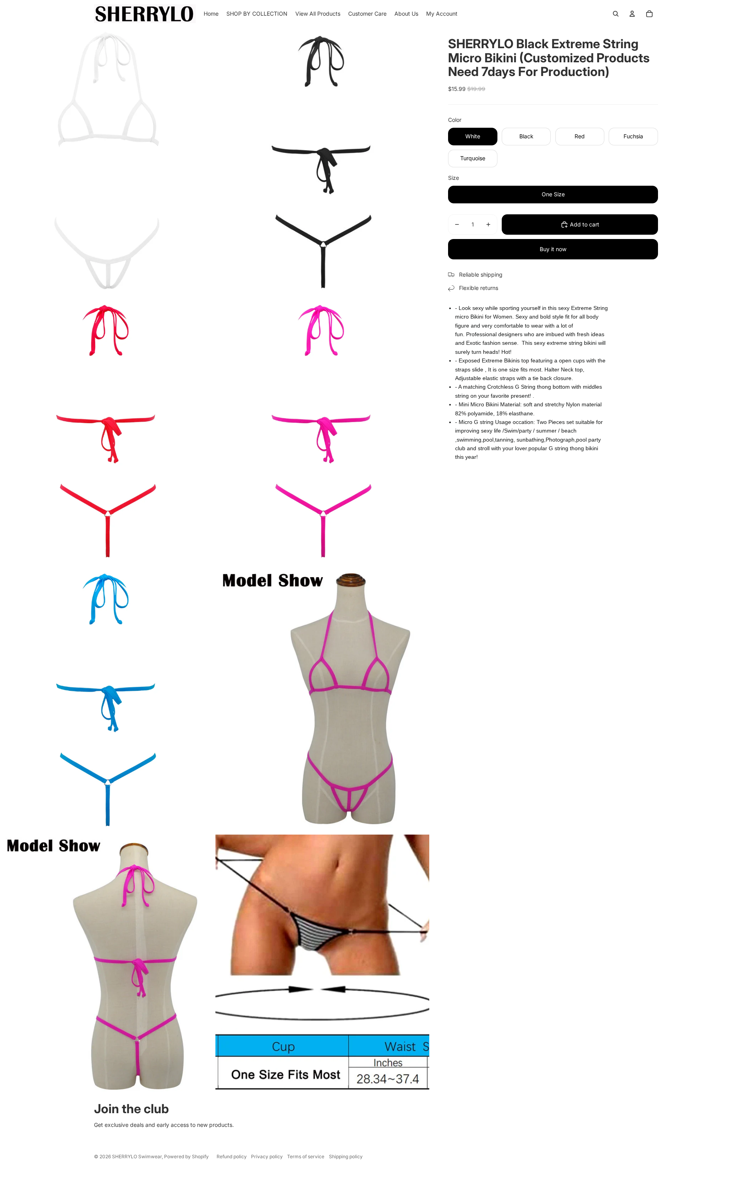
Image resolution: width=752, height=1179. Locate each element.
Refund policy (232, 1156)
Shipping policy (346, 1156)
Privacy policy (267, 1156)
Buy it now (553, 249)
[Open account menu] (632, 13)
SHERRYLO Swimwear (137, 1156)
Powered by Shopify (186, 1156)
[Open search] (615, 13)
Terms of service (305, 1156)
